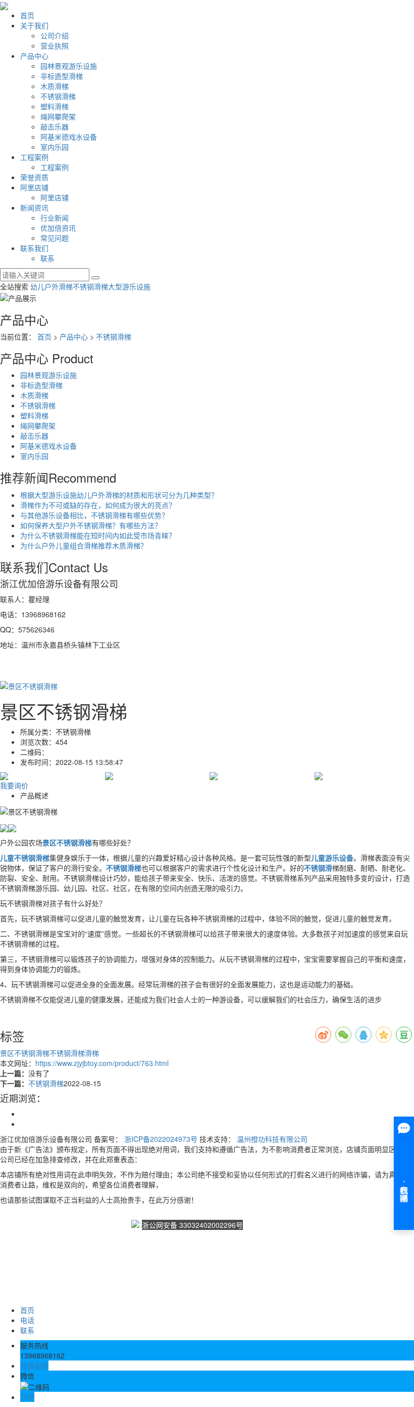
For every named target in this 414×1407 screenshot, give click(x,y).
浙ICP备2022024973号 (160, 1139)
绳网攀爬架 (58, 116)
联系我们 (34, 248)
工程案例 (34, 157)
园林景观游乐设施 (68, 66)
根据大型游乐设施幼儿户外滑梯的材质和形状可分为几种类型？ (119, 495)
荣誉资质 (34, 177)
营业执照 (54, 45)
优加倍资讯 (58, 228)
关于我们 (34, 25)
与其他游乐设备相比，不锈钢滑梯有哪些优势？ (94, 515)
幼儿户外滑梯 (51, 286)
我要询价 (14, 785)
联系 (47, 258)
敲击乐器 (54, 126)
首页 (27, 15)
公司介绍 (54, 35)
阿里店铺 (34, 187)
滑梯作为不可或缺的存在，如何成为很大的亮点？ (98, 505)
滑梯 (92, 1053)
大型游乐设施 (129, 286)
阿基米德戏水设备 (68, 137)
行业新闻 (54, 217)
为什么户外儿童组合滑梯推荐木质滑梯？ (83, 545)
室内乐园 (54, 147)
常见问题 (54, 238)
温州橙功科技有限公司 (272, 1139)
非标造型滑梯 (61, 76)
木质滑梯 (54, 86)
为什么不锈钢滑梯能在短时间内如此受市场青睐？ (98, 535)
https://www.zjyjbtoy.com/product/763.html (102, 1063)
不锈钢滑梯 (58, 96)
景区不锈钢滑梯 (24, 1053)
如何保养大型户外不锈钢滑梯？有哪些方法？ (91, 525)
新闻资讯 (34, 207)
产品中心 (34, 56)
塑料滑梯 (54, 106)
